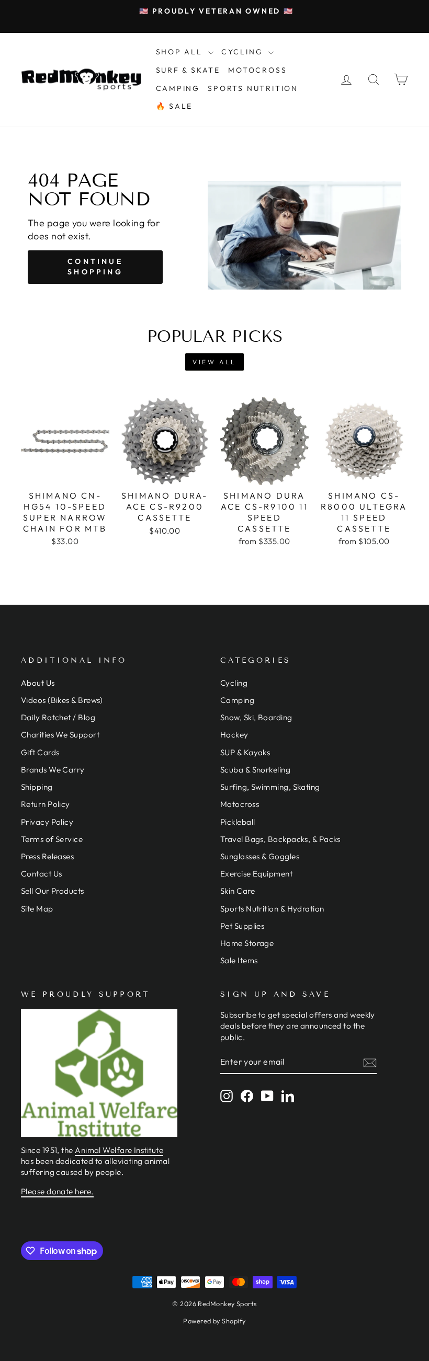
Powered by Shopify (214, 1321)
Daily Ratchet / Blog (58, 717)
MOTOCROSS (257, 70)
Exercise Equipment (256, 874)
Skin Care (237, 891)
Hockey (234, 735)
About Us (38, 683)
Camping (237, 700)
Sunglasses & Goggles (259, 856)
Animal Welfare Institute (119, 1150)
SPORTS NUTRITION (253, 88)
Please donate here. (57, 1191)
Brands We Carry (53, 770)
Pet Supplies (242, 926)
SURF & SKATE (188, 70)
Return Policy (45, 804)
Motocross (239, 804)
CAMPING (178, 88)
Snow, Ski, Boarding (256, 717)
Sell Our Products (52, 891)
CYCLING (243, 51)
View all (214, 362)
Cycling (233, 683)
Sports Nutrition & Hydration (272, 909)
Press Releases (47, 856)
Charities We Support (60, 735)
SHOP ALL (181, 51)
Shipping (37, 787)
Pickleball (237, 822)
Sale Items (239, 960)
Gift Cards (40, 752)
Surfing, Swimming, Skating (270, 787)
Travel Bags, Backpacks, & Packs (280, 839)
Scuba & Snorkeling (255, 770)
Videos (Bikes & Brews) (62, 700)
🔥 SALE (174, 106)
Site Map (37, 909)
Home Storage (247, 943)
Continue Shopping (95, 266)
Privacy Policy (47, 822)
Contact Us (41, 874)
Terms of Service (52, 839)
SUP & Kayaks (245, 752)
